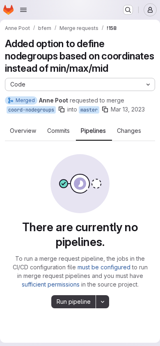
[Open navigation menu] (23, 9)
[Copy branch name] (61, 109)
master (89, 110)
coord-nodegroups (31, 110)
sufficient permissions (51, 284)
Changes (129, 130)
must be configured (104, 267)
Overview (23, 130)
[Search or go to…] (128, 10)
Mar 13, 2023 (128, 109)
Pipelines (93, 130)
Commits (58, 130)
